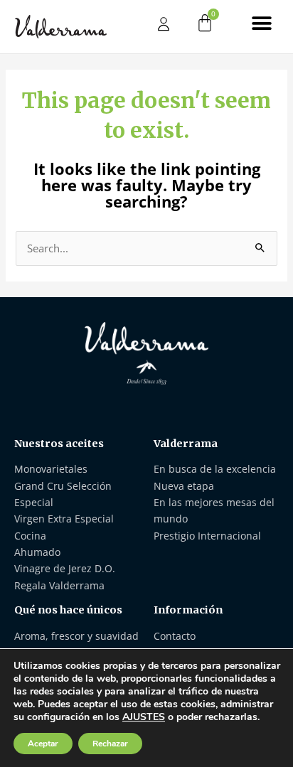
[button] (262, 23)
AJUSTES (143, 717)
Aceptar (43, 743)
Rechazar (110, 743)
